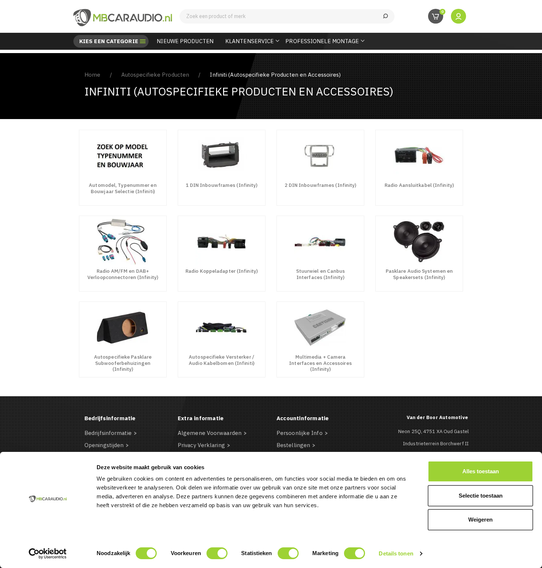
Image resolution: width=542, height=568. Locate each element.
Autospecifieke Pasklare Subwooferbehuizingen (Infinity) (123, 362)
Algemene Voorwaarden (210, 432)
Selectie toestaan (481, 495)
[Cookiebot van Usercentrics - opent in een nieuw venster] (47, 553)
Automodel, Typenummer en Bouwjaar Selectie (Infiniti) (122, 188)
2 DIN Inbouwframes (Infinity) (321, 185)
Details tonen (396, 553)
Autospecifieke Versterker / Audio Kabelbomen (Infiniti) (221, 359)
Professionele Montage (322, 41)
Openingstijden (104, 445)
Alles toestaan (480, 471)
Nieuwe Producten (185, 41)
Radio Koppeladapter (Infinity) (221, 271)
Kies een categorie (108, 41)
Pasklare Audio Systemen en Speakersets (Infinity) (419, 274)
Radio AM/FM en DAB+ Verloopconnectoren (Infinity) (122, 274)
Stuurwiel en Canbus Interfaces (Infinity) (320, 274)
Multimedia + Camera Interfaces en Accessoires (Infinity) (320, 362)
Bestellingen (293, 445)
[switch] (216, 553)
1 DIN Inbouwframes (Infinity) (222, 185)
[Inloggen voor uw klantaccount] (458, 16)
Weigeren (480, 519)
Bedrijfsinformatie (108, 432)
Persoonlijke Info (300, 432)
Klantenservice (249, 41)
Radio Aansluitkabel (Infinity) (419, 185)
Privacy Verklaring (201, 445)
